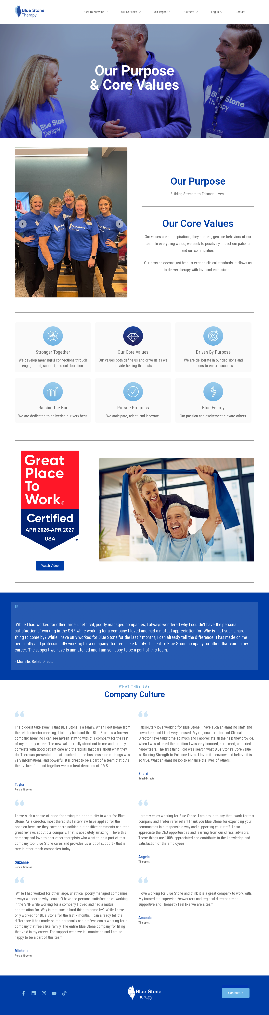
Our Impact (161, 12)
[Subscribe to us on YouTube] (54, 993)
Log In (215, 12)
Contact (240, 12)
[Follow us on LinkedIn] (34, 993)
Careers (189, 12)
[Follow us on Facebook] (23, 993)
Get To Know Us (94, 12)
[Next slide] (119, 224)
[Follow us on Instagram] (44, 993)
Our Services (129, 12)
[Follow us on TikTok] (64, 993)
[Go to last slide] (23, 224)
